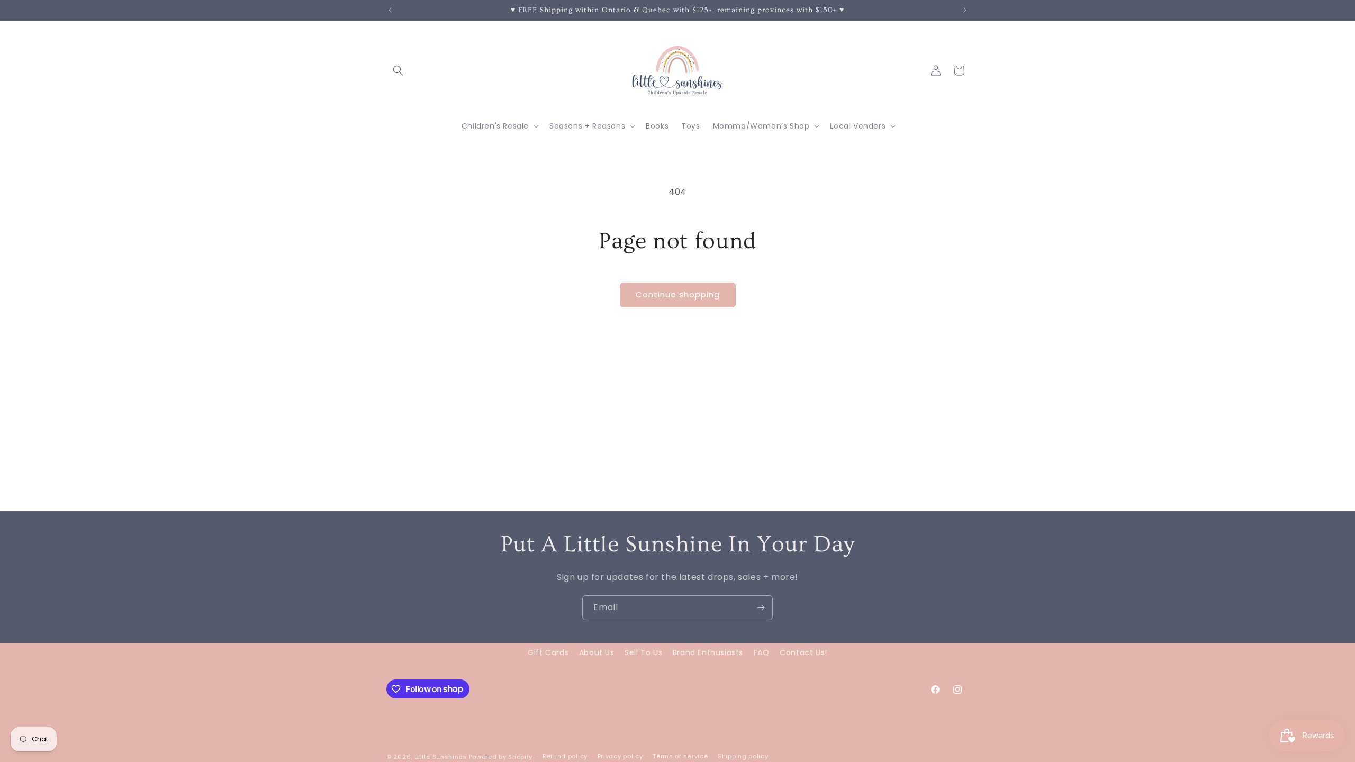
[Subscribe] (760, 607)
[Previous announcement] (390, 10)
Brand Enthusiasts (708, 652)
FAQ (762, 652)
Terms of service (680, 756)
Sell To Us (643, 652)
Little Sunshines (440, 756)
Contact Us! (803, 652)
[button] (398, 70)
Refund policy (565, 756)
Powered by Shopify (501, 756)
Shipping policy (743, 756)
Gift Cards (548, 652)
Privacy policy (620, 756)
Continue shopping (678, 294)
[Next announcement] (965, 10)
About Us (597, 652)
